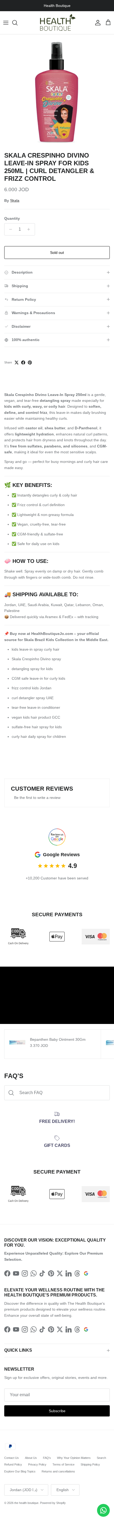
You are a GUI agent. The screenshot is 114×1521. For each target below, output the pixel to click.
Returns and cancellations (58, 1471)
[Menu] (6, 23)
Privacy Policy (37, 1464)
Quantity (12, 218)
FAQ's (47, 1457)
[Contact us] (103, 1510)
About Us (31, 1457)
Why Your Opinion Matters (74, 1457)
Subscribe (57, 1411)
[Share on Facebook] (23, 363)
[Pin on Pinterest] (30, 363)
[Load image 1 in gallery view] (57, 91)
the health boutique (26, 1502)
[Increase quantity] (30, 229)
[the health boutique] (57, 22)
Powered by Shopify (53, 1502)
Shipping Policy (90, 1464)
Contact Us (11, 1457)
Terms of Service (63, 1464)
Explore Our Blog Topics (20, 1471)
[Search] (17, 23)
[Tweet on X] (17, 363)
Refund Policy (13, 1464)
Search (101, 1457)
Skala (14, 200)
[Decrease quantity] (9, 229)
